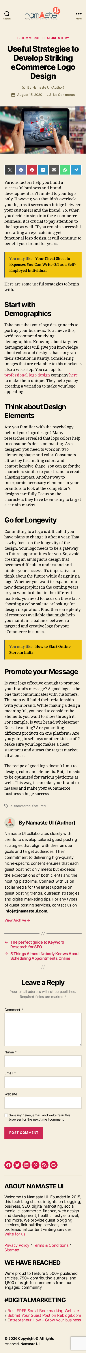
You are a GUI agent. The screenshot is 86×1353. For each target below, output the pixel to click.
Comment (13, 1010)
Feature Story (56, 38)
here (73, 375)
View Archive (17, 920)
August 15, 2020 (29, 95)
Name (10, 1052)
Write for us (14, 1234)
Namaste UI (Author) (48, 87)
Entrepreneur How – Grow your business (44, 1320)
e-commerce (20, 806)
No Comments (64, 95)
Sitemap (11, 1250)
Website (10, 1094)
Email (10, 1073)
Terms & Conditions (50, 1245)
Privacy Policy (16, 1245)
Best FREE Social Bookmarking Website (43, 1310)
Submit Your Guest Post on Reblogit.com (44, 1315)
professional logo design (27, 375)
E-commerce (28, 38)
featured (39, 806)
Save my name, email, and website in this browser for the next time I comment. (39, 1117)
